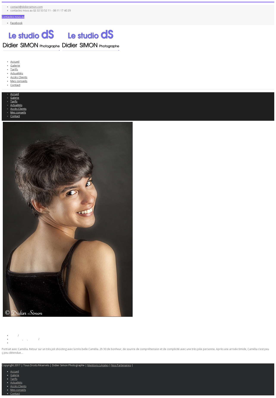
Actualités (16, 73)
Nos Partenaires (121, 365)
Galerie (15, 65)
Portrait (33, 339)
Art (25, 339)
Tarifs (14, 69)
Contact (15, 85)
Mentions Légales (97, 365)
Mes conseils (18, 81)
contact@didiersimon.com (26, 7)
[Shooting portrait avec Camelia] (68, 317)
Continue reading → (14, 359)
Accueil (14, 62)
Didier (14, 335)
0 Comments (18, 343)
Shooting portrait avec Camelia (39, 326)
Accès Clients (18, 77)
